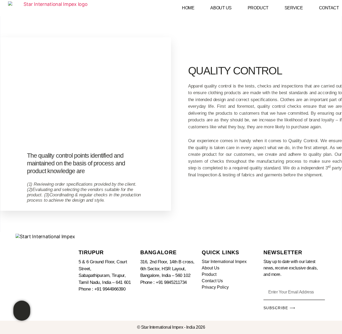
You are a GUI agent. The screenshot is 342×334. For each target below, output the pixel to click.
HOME (188, 8)
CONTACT (329, 8)
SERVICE (294, 8)
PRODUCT (258, 8)
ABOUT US (220, 8)
